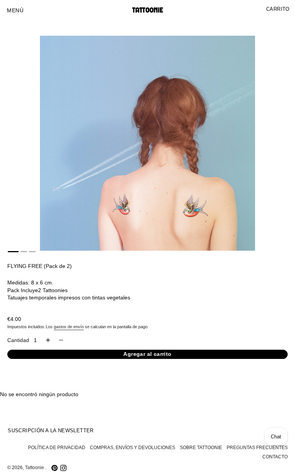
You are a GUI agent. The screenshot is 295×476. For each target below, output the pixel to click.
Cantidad (18, 340)
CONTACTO (275, 457)
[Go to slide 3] (32, 251)
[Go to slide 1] (13, 251)
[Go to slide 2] (24, 251)
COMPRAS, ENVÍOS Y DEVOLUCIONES (132, 447)
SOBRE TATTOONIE (201, 447)
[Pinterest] (54, 468)
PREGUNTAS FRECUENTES (257, 447)
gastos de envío (69, 326)
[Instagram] (63, 468)
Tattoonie (35, 467)
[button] (15, 10)
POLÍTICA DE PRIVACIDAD (56, 447)
